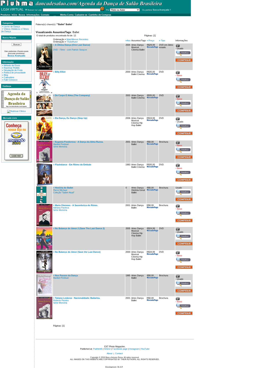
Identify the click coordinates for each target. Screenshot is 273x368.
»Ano (128, 40)
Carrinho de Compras (100, 15)
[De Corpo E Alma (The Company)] (44, 115)
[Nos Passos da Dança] (44, 295)
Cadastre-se (81, 15)
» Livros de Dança (10, 26)
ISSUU (107, 349)
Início (14, 15)
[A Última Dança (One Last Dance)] (44, 69)
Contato (45, 15)
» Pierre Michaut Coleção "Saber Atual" (63, 190)
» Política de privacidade (13, 72)
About (109, 353)
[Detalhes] (183, 55)
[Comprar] (183, 61)
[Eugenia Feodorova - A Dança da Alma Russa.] (44, 162)
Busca (22, 15)
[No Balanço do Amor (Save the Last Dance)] (44, 272)
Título (69, 41)
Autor (75, 41)
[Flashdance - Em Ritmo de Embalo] (44, 185)
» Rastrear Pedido (10, 68)
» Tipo (162, 40)
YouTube (145, 349)
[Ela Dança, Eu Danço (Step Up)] (44, 139)
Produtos (5, 15)
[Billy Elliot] (44, 92)
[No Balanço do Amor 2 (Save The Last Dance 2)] (44, 249)
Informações (33, 15)
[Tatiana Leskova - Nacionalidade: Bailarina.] (44, 318)
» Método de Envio (10, 65)
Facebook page (120, 349)
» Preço (150, 40)
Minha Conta (67, 15)
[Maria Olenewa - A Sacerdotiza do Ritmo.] (44, 225)
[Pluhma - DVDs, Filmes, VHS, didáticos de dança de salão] (81, 6)
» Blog (4, 75)
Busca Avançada (161, 10)
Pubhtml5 (97, 349)
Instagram (134, 349)
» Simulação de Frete (12, 70)
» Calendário (7, 77)
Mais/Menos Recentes (77, 39)
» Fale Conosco (9, 80)
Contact (119, 353)
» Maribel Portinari (65, 276)
